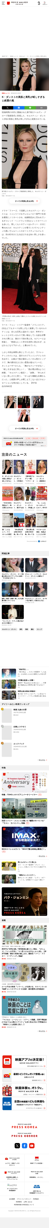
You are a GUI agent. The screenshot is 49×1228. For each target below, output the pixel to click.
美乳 (21, 629)
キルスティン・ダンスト (9, 629)
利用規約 (36, 1199)
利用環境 (19, 1202)
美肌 (26, 629)
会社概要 (12, 1199)
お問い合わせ (28, 1202)
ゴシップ (39, 629)
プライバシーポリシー (24, 1199)
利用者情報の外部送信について (24, 1205)
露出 (32, 629)
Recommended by (32, 541)
